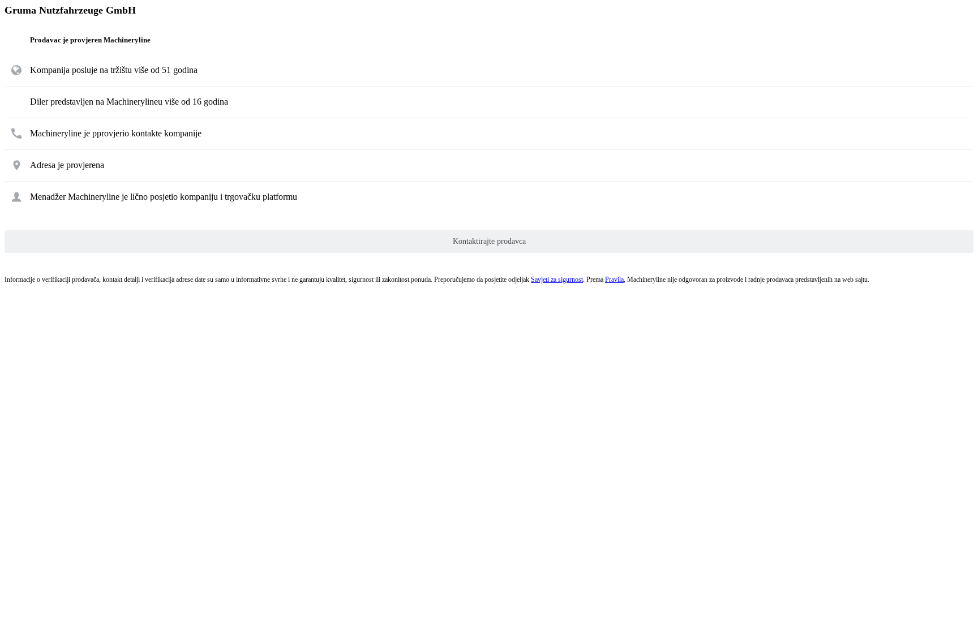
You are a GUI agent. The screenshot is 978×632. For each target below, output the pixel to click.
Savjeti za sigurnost (557, 279)
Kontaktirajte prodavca (489, 241)
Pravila (614, 279)
